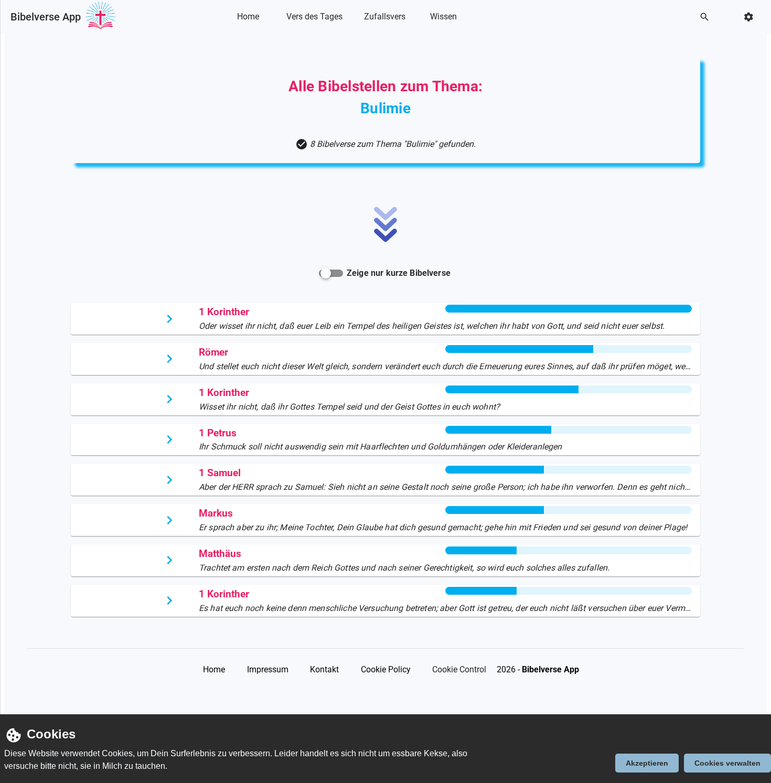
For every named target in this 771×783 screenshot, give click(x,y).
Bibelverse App (45, 16)
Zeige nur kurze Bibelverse (399, 273)
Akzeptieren (647, 763)
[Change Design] (752, 17)
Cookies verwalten (727, 763)
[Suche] (707, 17)
